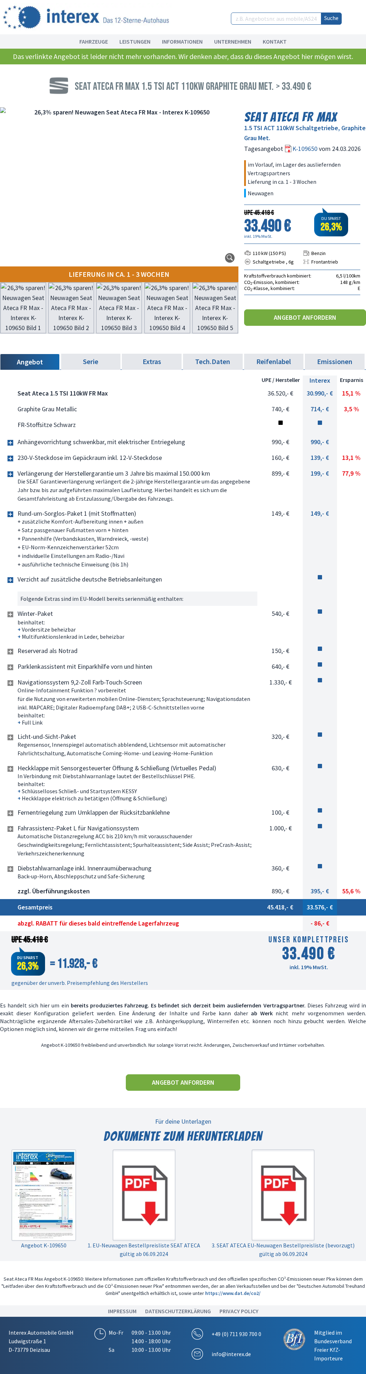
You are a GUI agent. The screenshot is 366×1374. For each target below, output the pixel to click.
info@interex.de (231, 1354)
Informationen (182, 41)
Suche (331, 17)
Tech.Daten (212, 361)
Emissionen (334, 361)
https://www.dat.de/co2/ (233, 1293)
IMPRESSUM (122, 1311)
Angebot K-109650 (43, 1245)
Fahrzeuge (93, 41)
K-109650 (305, 148)
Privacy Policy (238, 1311)
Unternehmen (232, 41)
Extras (152, 361)
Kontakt (275, 41)
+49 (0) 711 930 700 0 (236, 1334)
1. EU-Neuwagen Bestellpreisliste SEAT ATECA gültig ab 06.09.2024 (144, 1249)
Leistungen (134, 41)
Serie (90, 361)
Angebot (30, 361)
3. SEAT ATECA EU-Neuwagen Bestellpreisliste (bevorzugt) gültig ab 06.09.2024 (283, 1249)
